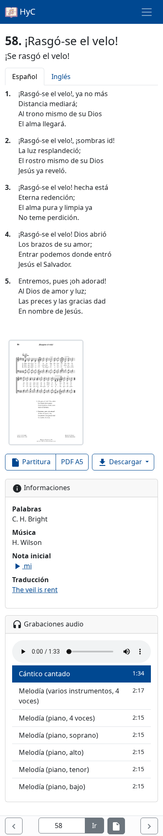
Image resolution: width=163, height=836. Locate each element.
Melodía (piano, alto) (81, 752)
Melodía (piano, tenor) (81, 769)
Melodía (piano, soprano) (81, 735)
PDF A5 (72, 461)
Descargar (120, 462)
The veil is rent (35, 589)
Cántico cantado (81, 673)
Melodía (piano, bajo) (81, 786)
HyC (27, 11)
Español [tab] (24, 76)
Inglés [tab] (61, 76)
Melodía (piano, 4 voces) (81, 718)
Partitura (30, 462)
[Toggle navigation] (146, 12)
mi (22, 565)
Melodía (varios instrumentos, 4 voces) (81, 696)
